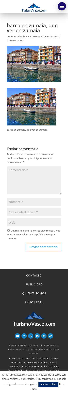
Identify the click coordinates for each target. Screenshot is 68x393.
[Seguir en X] (30, 336)
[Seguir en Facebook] (24, 336)
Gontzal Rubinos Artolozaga (26, 36)
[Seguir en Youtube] (17, 336)
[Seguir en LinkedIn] (37, 336)
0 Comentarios (15, 40)
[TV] (62, 6)
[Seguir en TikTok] (50, 336)
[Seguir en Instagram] (44, 336)
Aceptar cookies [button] (48, 384)
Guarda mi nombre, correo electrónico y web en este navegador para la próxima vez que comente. (33, 234)
